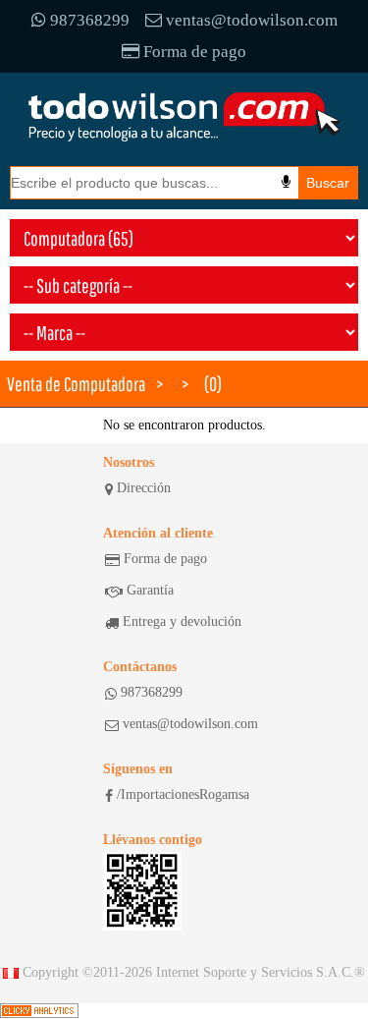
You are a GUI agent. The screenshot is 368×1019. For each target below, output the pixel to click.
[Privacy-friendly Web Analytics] (39, 1011)
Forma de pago (194, 51)
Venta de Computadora (76, 383)
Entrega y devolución (182, 621)
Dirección (144, 488)
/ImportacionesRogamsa (183, 794)
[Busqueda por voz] (286, 182)
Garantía (150, 590)
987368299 (90, 20)
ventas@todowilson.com (252, 20)
